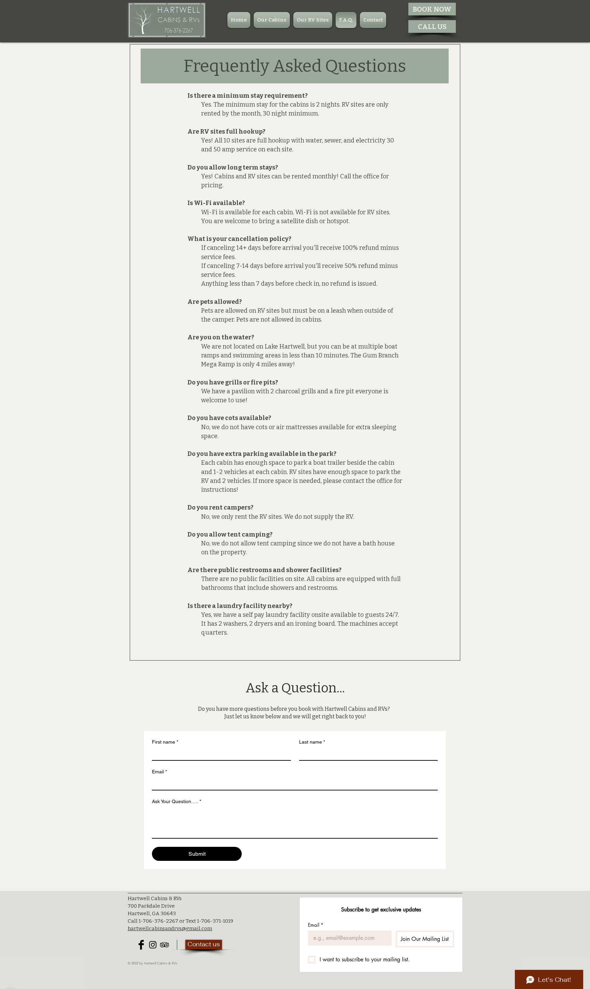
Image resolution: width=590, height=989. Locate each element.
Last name (312, 742)
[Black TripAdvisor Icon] (164, 945)
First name (165, 742)
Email (159, 771)
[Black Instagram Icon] (153, 945)
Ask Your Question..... (176, 801)
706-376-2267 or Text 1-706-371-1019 (188, 921)
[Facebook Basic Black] (141, 945)
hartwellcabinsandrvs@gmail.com (170, 928)
